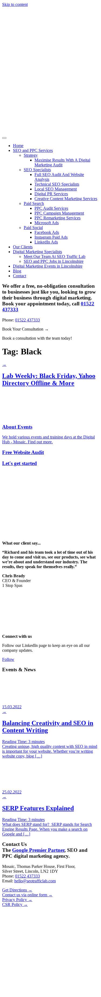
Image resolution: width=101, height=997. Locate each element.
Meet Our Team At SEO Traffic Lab (54, 256)
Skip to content (15, 4)
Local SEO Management (55, 189)
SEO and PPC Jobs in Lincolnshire (53, 261)
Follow (8, 659)
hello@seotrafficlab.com (35, 881)
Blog (17, 271)
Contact (19, 275)
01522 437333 (27, 320)
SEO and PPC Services (33, 150)
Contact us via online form (27, 895)
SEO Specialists (37, 169)
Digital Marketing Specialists (37, 251)
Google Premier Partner (38, 850)
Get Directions (17, 890)
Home (18, 145)
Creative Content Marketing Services (65, 198)
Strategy (31, 155)
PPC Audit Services (51, 208)
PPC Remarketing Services (57, 218)
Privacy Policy (17, 899)
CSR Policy (15, 904)
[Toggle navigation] (4, 138)
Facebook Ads (46, 232)
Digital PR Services (51, 194)
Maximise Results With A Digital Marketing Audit (62, 162)
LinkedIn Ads (46, 242)
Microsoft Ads (46, 222)
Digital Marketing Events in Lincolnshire (47, 266)
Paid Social (33, 227)
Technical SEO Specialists (56, 184)
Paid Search (34, 203)
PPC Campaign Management (59, 213)
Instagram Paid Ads (51, 237)
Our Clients (23, 247)
